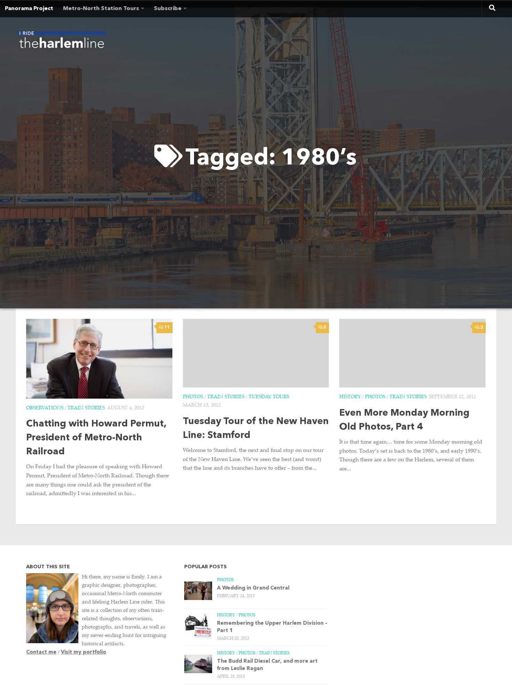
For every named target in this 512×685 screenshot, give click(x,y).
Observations (44, 408)
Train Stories (86, 408)
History (350, 397)
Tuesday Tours (269, 397)
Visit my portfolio (83, 652)
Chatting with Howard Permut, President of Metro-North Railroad (96, 438)
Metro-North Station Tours (101, 8)
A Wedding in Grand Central (253, 588)
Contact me (41, 652)
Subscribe (167, 8)
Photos (193, 397)
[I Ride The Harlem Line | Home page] (61, 41)
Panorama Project (29, 8)
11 (167, 327)
